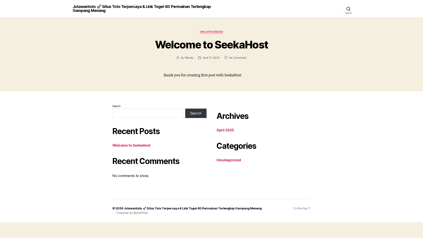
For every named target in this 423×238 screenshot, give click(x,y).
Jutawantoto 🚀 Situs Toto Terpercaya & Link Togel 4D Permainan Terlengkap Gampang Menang (142, 9)
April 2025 (225, 130)
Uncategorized (211, 31)
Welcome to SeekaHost (211, 44)
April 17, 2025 (211, 57)
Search (116, 106)
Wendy (189, 57)
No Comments (238, 57)
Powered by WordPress (132, 213)
